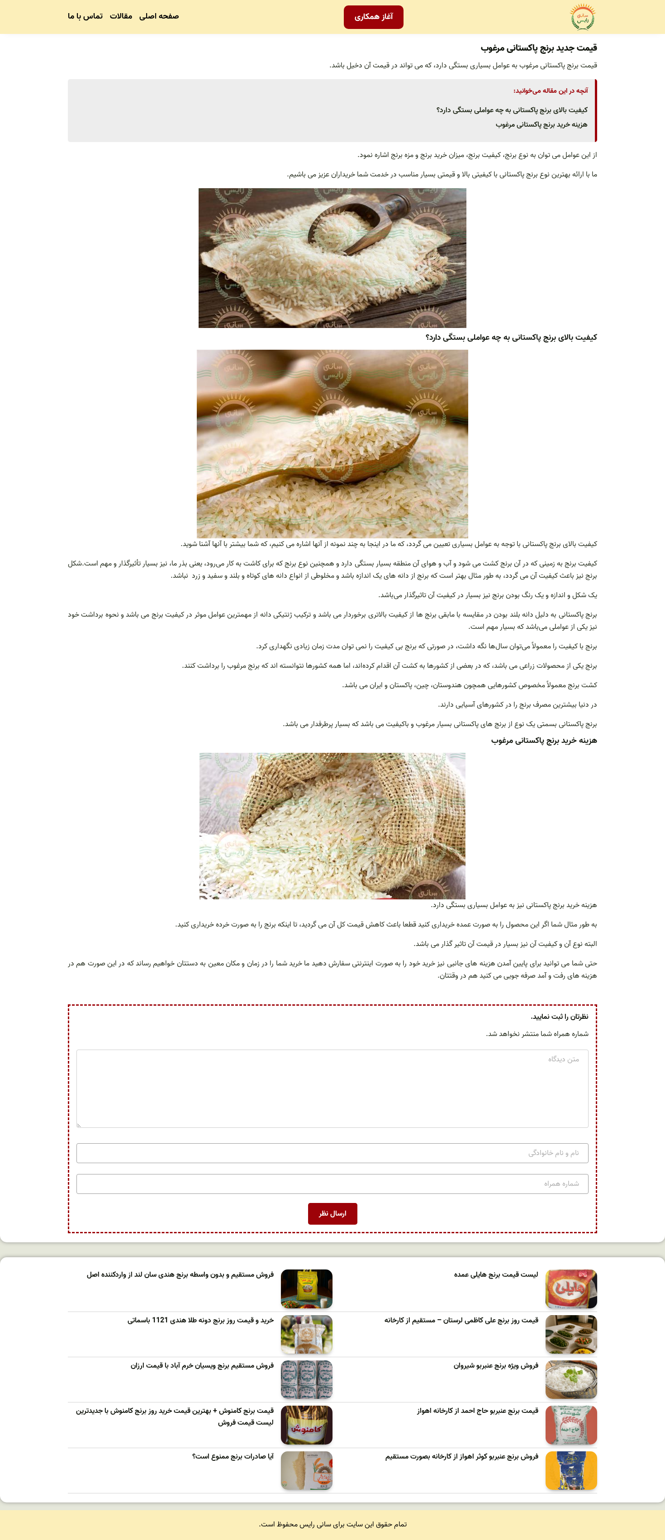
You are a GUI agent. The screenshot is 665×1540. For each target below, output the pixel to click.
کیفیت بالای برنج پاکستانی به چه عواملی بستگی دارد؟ (512, 110)
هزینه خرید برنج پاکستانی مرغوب (542, 125)
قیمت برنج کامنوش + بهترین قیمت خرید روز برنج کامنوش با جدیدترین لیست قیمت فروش (175, 1417)
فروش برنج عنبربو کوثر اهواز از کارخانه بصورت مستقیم (461, 1457)
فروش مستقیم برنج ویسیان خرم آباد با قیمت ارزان (202, 1366)
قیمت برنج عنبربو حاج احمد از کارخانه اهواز (477, 1411)
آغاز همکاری (374, 17)
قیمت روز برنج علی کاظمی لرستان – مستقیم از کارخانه (461, 1320)
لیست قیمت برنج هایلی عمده (496, 1275)
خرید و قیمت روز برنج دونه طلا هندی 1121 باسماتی (201, 1320)
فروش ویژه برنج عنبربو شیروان (496, 1366)
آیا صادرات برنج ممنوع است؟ (233, 1457)
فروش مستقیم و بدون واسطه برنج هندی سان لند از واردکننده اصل (180, 1275)
